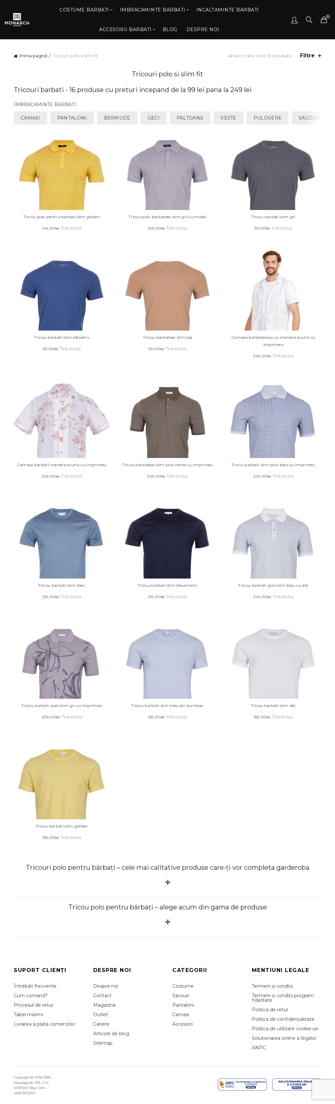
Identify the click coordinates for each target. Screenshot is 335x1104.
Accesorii (182, 1024)
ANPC (259, 1048)
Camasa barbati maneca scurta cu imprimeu (62, 464)
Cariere (101, 1024)
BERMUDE (117, 118)
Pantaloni (183, 1005)
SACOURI (310, 118)
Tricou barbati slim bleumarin (167, 585)
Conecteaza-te (294, 20)
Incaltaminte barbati (227, 10)
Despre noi (203, 29)
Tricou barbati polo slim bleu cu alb (273, 585)
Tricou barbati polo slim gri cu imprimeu (61, 705)
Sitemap (103, 1043)
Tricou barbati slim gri (273, 216)
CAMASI (30, 118)
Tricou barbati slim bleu (61, 585)
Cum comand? (31, 996)
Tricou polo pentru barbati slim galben (61, 216)
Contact (102, 996)
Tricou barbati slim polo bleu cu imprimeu (273, 464)
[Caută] (309, 20)
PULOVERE (268, 118)
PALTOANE (190, 118)
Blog (170, 29)
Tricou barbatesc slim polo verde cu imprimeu (167, 464)
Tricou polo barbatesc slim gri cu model (167, 216)
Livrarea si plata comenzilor (44, 1024)
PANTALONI (72, 118)
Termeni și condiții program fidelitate (283, 998)
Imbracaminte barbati (152, 10)
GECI (154, 118)
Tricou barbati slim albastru (61, 337)
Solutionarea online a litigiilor (284, 1038)
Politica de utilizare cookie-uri (285, 1029)
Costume (183, 986)
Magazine (104, 1005)
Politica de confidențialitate (283, 1019)
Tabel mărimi (28, 1015)
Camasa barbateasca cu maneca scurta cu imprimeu (273, 341)
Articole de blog (111, 1034)
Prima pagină (33, 55)
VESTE (228, 118)
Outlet (100, 1015)
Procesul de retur (33, 1005)
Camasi (180, 1015)
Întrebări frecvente (35, 986)
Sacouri (180, 996)
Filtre (307, 55)
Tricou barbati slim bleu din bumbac (167, 705)
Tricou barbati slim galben (62, 826)
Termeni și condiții (272, 986)
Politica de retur (270, 1010)
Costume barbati (84, 10)
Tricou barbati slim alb (273, 705)
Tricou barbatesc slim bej (167, 337)
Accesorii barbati (125, 29)
